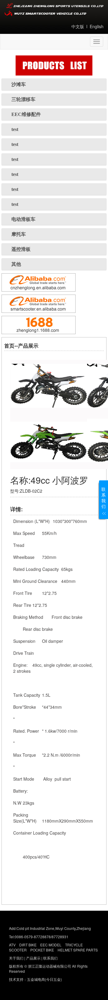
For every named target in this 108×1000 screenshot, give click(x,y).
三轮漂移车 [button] (23, 99)
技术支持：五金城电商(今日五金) (35, 979)
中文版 (77, 26)
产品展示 (33, 957)
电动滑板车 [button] (23, 219)
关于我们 (16, 957)
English (97, 26)
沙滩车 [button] (18, 84)
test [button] (14, 129)
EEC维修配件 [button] (26, 114)
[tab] (54, 84)
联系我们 (50, 957)
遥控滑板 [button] (21, 249)
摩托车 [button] (18, 234)
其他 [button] (16, 264)
